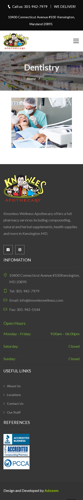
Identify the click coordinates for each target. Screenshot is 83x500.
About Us (14, 386)
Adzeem (51, 490)
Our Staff (14, 412)
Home (31, 78)
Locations (14, 395)
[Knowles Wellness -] (16, 41)
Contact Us (15, 403)
